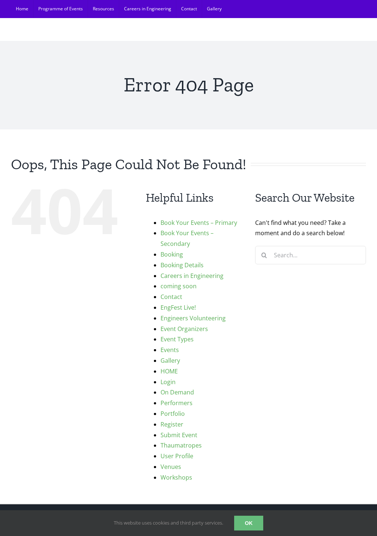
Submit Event (179, 435)
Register (172, 424)
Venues (171, 467)
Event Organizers (184, 329)
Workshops (176, 477)
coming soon (179, 286)
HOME (169, 371)
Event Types (177, 339)
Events (170, 350)
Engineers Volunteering (193, 318)
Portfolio (173, 414)
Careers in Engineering (192, 276)
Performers (177, 403)
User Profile (177, 456)
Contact (171, 297)
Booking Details (182, 265)
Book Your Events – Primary (199, 223)
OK (249, 523)
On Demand (177, 392)
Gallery (170, 360)
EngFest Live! (178, 307)
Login (168, 382)
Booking (172, 254)
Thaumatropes (181, 445)
